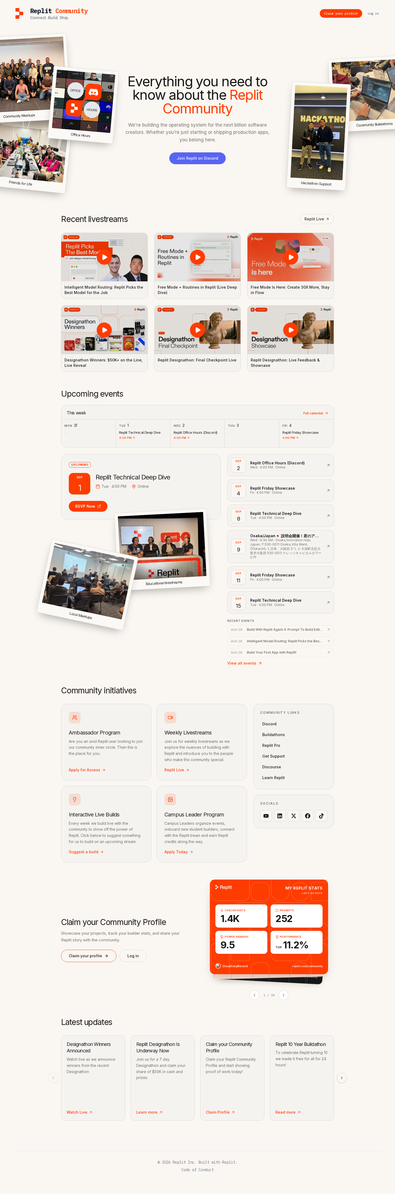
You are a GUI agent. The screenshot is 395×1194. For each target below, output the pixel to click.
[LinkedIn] (280, 816)
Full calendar (313, 413)
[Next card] (283, 995)
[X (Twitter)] (294, 816)
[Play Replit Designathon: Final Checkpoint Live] (198, 330)
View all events (241, 663)
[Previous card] (254, 995)
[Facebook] (308, 816)
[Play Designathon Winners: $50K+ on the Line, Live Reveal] (104, 330)
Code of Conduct (197, 1169)
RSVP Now (85, 506)
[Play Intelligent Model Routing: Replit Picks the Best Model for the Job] (104, 257)
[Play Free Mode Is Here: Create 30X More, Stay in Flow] (290, 257)
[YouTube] (266, 816)
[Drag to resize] (344, 189)
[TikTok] (321, 816)
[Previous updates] (53, 1078)
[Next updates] (342, 1078)
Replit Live (314, 219)
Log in (133, 955)
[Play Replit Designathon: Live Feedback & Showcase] (290, 330)
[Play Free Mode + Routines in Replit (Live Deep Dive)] (198, 257)
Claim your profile (85, 955)
